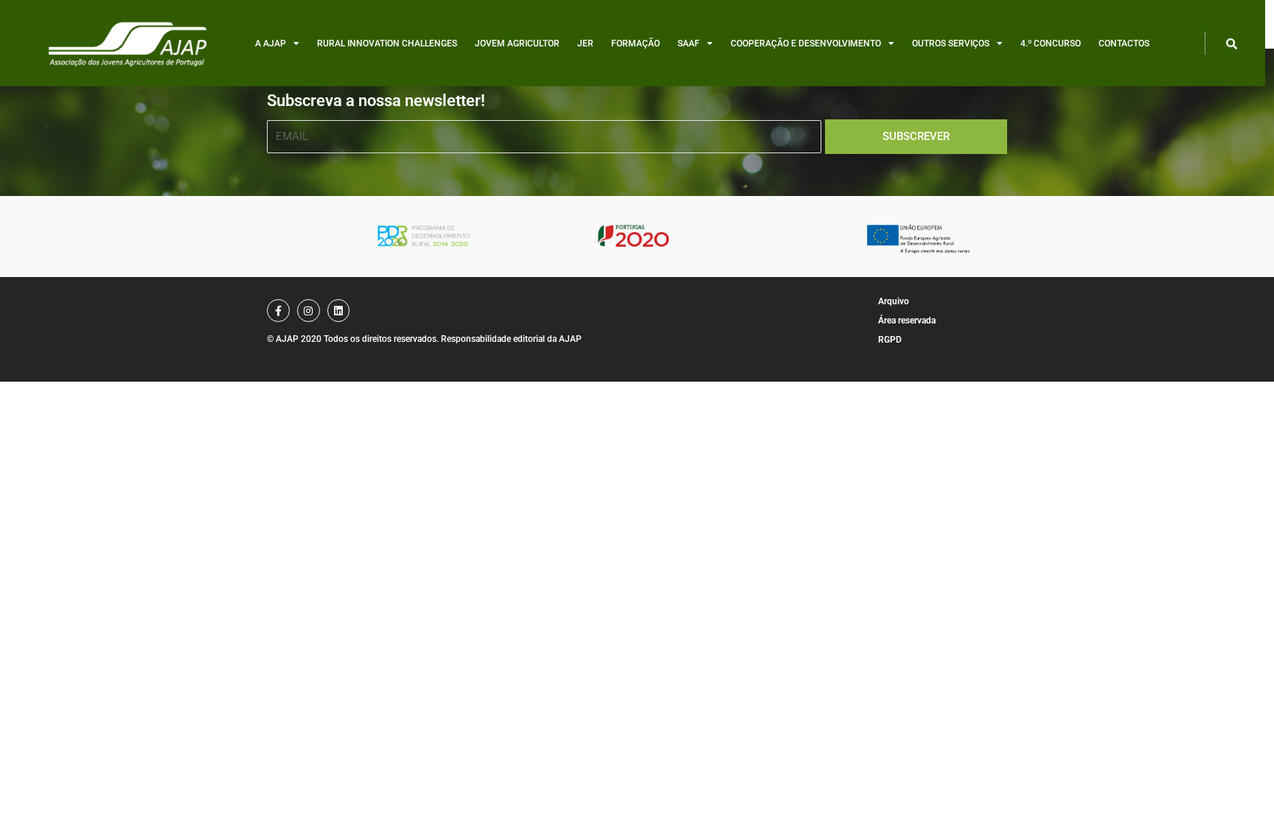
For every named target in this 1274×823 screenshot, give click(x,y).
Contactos (1124, 43)
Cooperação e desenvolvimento (806, 43)
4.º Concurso (1050, 43)
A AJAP (270, 43)
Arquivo (893, 301)
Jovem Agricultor (517, 43)
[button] (1232, 43)
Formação (635, 43)
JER (585, 43)
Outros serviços (950, 43)
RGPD (890, 340)
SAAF (689, 43)
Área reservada (907, 320)
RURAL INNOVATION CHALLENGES (387, 43)
